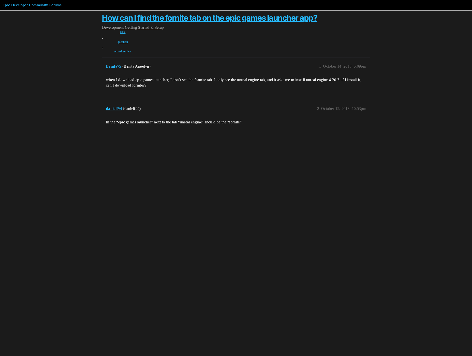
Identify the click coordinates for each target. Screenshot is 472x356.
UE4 (123, 32)
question (123, 42)
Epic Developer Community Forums (31, 5)
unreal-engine (122, 51)
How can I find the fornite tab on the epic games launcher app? (209, 18)
